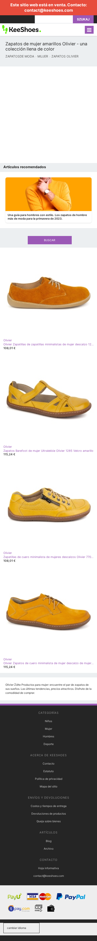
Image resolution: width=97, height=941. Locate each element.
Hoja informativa (48, 868)
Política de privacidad (48, 778)
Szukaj (83, 19)
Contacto (48, 763)
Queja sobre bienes (49, 821)
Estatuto (48, 771)
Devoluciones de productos (48, 813)
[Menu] (89, 30)
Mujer (48, 728)
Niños (48, 721)
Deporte (49, 744)
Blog (48, 841)
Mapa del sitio (48, 786)
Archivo (48, 848)
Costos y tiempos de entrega (49, 806)
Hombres (48, 736)
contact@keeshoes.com (48, 10)
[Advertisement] (48, 114)
